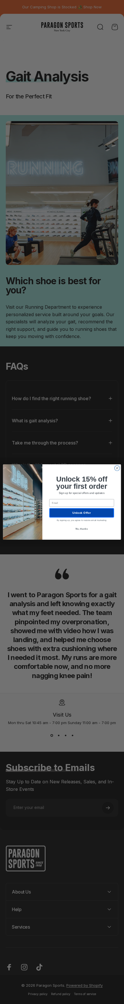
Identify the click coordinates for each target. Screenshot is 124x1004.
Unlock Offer (81, 513)
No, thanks (82, 528)
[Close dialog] (117, 468)
